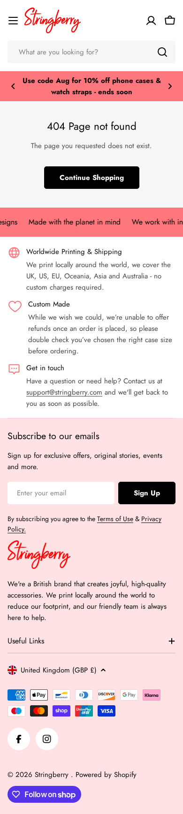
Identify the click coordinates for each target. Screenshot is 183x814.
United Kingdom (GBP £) (59, 670)
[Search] (162, 52)
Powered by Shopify (106, 774)
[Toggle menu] (13, 20)
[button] (13, 86)
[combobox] (91, 52)
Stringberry (53, 774)
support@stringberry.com (64, 392)
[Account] (151, 20)
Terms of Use (115, 518)
